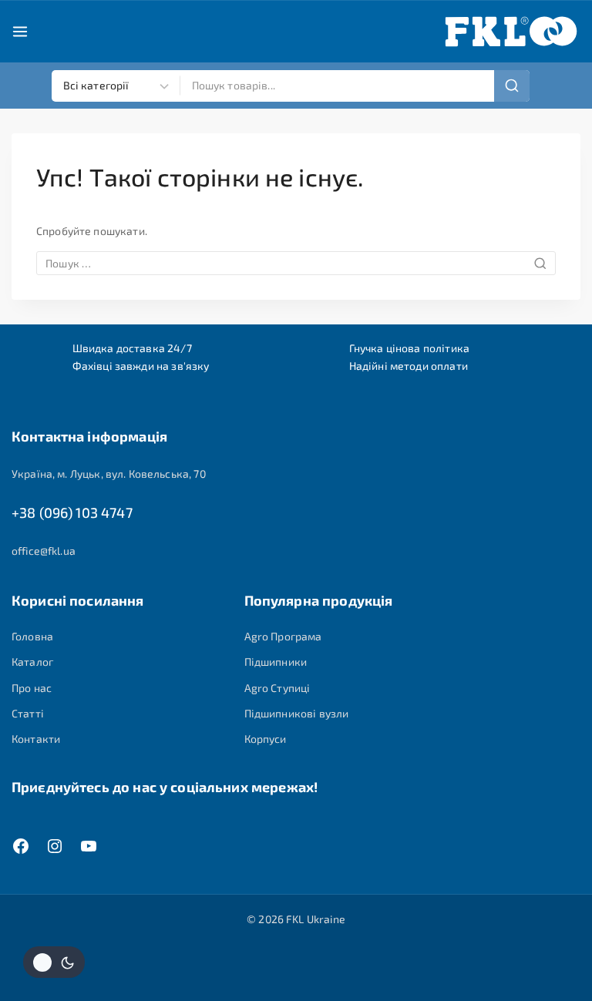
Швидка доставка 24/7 (132, 347)
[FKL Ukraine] (511, 31)
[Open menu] (20, 31)
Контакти (36, 738)
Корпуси (265, 738)
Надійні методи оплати (408, 365)
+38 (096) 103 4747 (72, 512)
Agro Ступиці (277, 687)
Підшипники (276, 661)
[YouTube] (88, 846)
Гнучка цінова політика (409, 347)
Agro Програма (283, 636)
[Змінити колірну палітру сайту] (54, 962)
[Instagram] (54, 846)
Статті (28, 713)
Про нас (32, 687)
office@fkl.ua (44, 550)
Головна (32, 636)
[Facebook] (21, 846)
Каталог (32, 661)
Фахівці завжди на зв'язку (141, 365)
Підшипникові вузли (296, 713)
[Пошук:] (296, 263)
